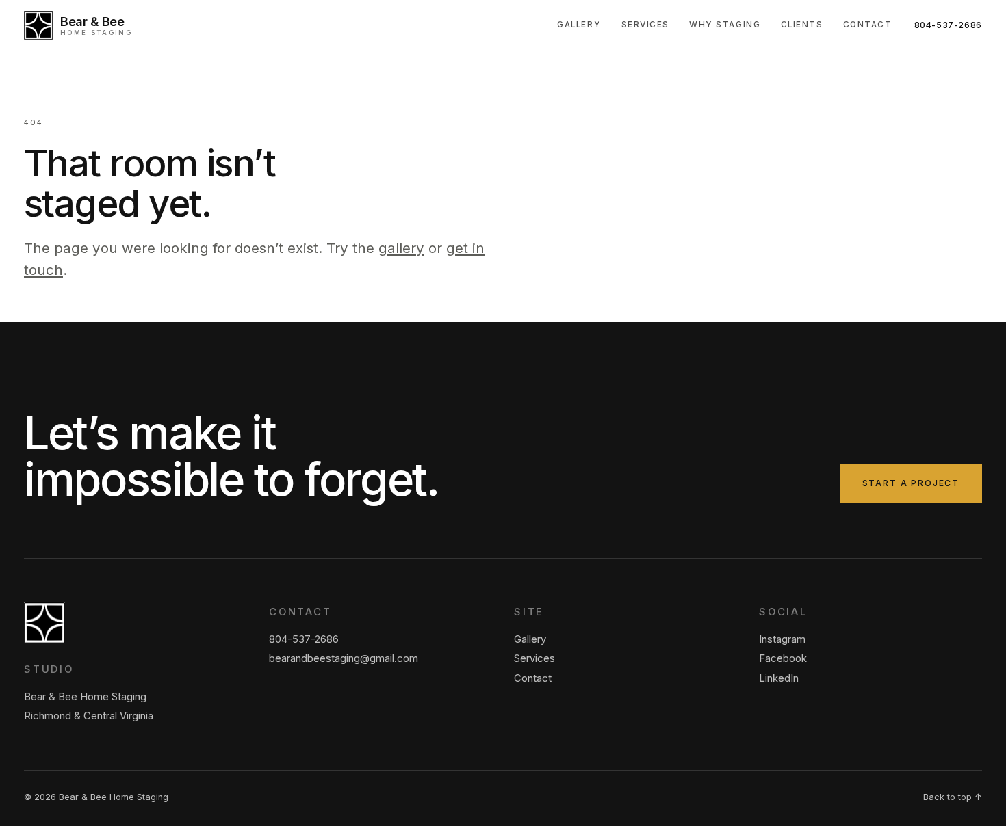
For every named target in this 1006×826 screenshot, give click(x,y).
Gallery (579, 24)
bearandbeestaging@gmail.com (343, 658)
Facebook (783, 658)
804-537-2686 (948, 25)
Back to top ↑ (952, 797)
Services (645, 24)
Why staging (724, 24)
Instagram (782, 639)
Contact (867, 24)
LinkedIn (779, 678)
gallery (401, 247)
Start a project (910, 483)
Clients (802, 24)
